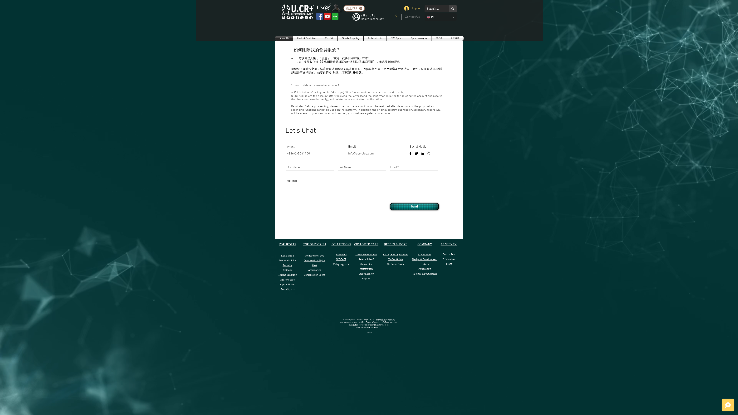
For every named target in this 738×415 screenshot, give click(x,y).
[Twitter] (416, 153)
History (425, 264)
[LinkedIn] (422, 153)
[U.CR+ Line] (335, 16)
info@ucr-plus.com (361, 154)
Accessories (314, 270)
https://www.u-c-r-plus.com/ (368, 327)
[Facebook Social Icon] (319, 16)
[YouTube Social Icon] (327, 16)
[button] (396, 16)
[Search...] (453, 8)
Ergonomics (424, 254)
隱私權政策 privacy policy (359, 325)
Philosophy (424, 268)
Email (393, 167)
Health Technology (372, 19)
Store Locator (366, 273)
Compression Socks (314, 274)
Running (288, 265)
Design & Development (424, 259)
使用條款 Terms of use (380, 325)
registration (366, 268)
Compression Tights (314, 260)
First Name (293, 167)
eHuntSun (369, 15)
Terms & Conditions (366, 254)
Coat (314, 265)
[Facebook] (410, 153)
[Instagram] (428, 153)
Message (292, 180)
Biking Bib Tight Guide (395, 254)
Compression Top (314, 255)
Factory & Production (425, 273)
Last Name (344, 167)
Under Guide (395, 259)
